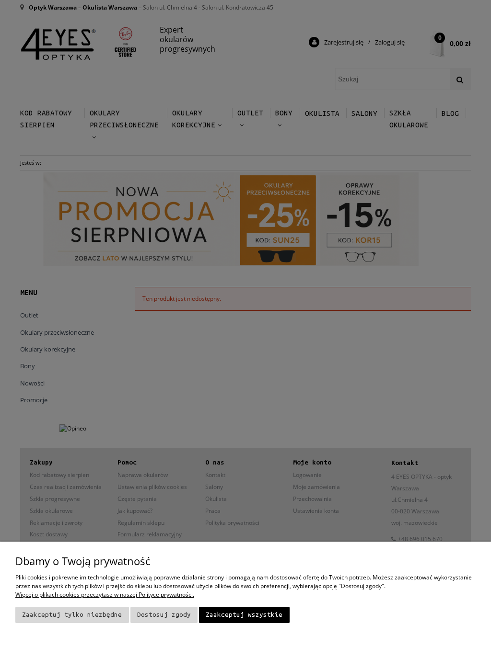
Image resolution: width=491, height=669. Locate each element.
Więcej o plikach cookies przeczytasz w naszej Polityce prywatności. (104, 594)
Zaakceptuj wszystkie (244, 614)
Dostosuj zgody (164, 614)
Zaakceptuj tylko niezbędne (72, 614)
